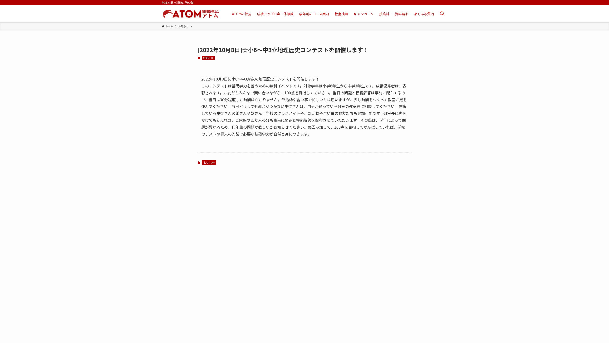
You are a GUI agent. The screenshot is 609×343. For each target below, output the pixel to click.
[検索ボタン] (442, 13)
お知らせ (208, 58)
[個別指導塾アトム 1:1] (191, 14)
